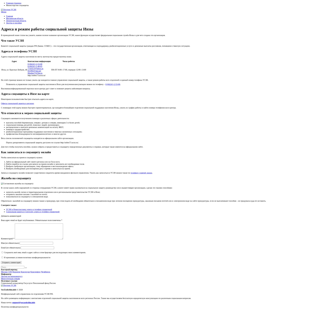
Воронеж (16, 272)
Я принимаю (27, 257)
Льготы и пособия (14, 23)
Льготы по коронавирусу (12, 276)
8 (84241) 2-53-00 (35, 64)
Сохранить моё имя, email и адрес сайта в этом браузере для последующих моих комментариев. (45, 252)
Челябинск (45, 272)
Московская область (14, 18)
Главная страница (13, 3)
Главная (9, 16)
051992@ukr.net (34, 71)
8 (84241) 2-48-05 (35, 66)
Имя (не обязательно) (10, 243)
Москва (4, 272)
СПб (10, 272)
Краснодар (25, 272)
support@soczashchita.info (23, 302)
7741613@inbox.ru (35, 69)
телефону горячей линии (141, 173)
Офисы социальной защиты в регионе (17, 103)
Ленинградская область (16, 21)
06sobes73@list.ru (35, 73)
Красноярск (35, 272)
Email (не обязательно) (10, 248)
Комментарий (7, 239)
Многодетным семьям (10, 279)
